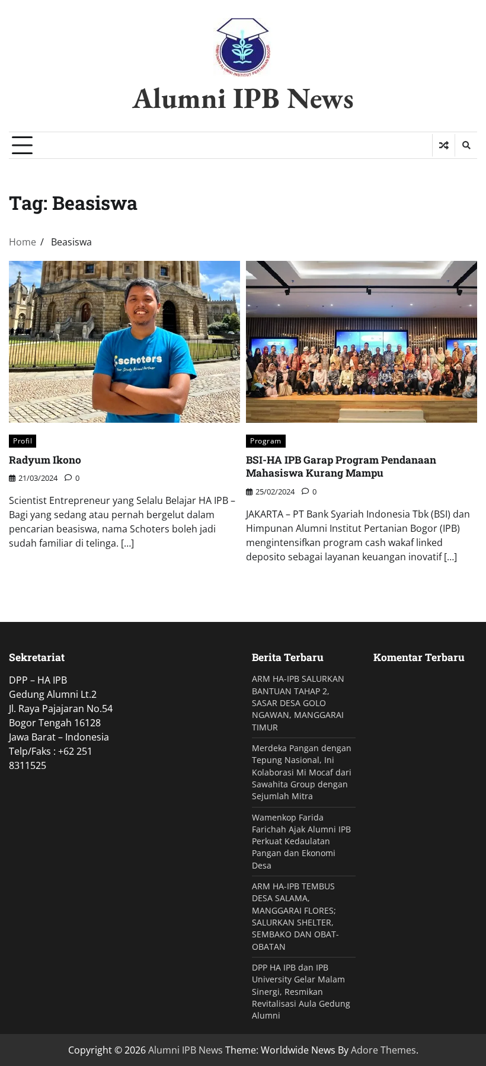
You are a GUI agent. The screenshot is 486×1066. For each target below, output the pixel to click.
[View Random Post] (444, 145)
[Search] (466, 145)
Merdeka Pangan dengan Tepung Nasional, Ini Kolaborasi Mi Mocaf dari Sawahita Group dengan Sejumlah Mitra (301, 772)
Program (266, 440)
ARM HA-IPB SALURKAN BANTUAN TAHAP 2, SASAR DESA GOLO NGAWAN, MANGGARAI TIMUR (298, 703)
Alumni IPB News (243, 98)
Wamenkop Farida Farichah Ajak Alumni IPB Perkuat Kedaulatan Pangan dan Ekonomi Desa (301, 841)
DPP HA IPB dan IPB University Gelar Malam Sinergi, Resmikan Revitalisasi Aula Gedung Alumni (301, 991)
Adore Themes (383, 1050)
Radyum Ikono (45, 460)
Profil (22, 440)
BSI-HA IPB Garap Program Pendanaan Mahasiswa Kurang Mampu (341, 466)
